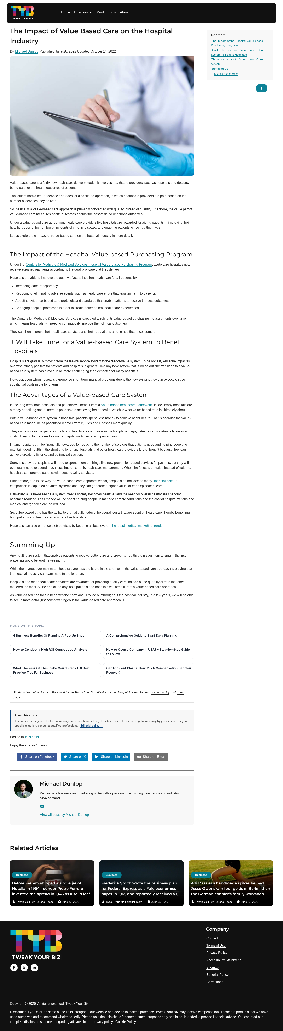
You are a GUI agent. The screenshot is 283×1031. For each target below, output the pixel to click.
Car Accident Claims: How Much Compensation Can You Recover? (148, 670)
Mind (100, 12)
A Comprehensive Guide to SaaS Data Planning (141, 635)
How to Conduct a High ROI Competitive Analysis (50, 649)
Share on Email (154, 756)
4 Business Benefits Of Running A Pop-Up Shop (48, 635)
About (124, 12)
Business (81, 12)
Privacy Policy (216, 952)
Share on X (77, 756)
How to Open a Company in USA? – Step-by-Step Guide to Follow (148, 652)
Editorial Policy (217, 974)
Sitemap (212, 967)
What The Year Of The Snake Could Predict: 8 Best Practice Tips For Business (51, 670)
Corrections (214, 982)
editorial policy (160, 692)
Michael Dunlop (26, 51)
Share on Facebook (39, 756)
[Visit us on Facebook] (14, 968)
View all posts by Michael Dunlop (64, 815)
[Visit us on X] (24, 968)
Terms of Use (216, 945)
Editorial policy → (91, 725)
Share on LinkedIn (114, 756)
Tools (112, 12)
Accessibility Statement (223, 960)
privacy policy (103, 1022)
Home (65, 12)
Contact (212, 938)
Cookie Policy (125, 1022)
